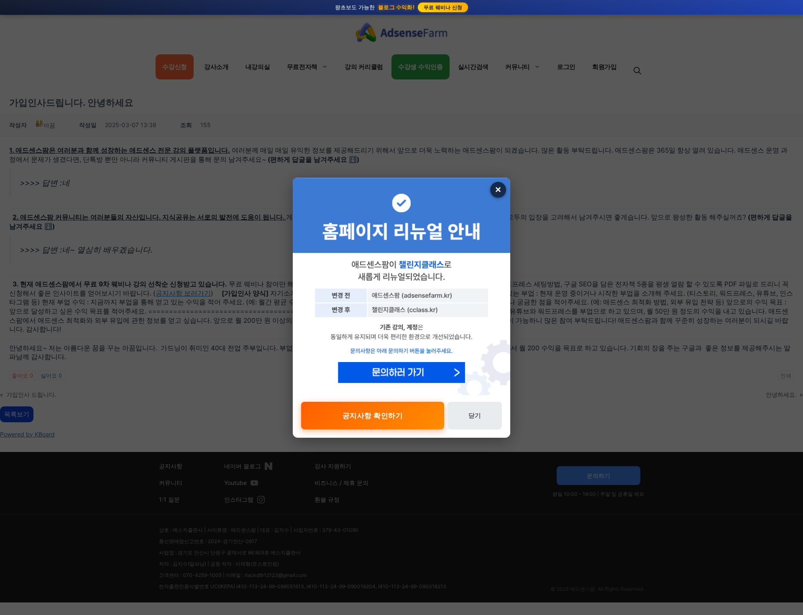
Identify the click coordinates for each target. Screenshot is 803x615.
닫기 (474, 415)
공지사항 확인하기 (373, 415)
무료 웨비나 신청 (443, 7)
